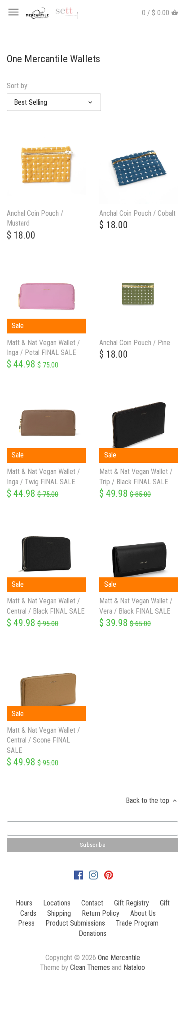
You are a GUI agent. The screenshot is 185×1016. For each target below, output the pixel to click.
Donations (92, 933)
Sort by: (18, 85)
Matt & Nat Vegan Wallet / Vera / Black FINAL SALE (135, 606)
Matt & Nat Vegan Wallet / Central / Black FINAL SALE (45, 606)
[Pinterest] (108, 875)
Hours (24, 903)
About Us (143, 913)
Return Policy (100, 913)
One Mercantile (119, 957)
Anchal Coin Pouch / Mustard (35, 218)
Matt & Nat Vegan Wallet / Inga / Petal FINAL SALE (43, 347)
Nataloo (134, 967)
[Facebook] (78, 875)
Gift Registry (131, 903)
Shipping (59, 913)
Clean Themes (90, 967)
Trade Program (137, 923)
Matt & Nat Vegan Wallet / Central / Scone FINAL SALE (43, 740)
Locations (56, 903)
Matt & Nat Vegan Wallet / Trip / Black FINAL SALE (135, 476)
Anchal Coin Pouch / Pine (134, 342)
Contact (92, 903)
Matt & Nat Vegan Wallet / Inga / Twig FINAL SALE (43, 476)
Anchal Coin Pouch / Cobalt (137, 213)
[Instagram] (93, 875)
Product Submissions (75, 923)
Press (26, 923)
